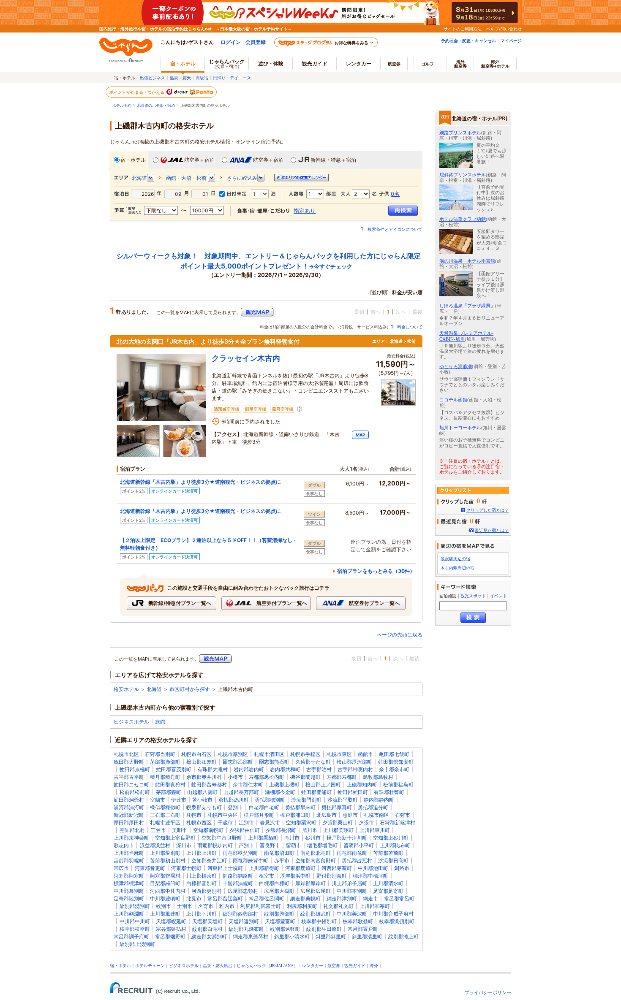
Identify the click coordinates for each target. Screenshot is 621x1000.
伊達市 (178, 800)
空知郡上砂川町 (391, 838)
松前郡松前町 (135, 792)
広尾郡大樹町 (279, 891)
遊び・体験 (270, 63)
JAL (279, 965)
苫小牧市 (202, 800)
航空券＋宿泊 (199, 160)
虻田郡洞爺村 (129, 800)
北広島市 (326, 815)
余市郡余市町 (394, 769)
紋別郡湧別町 (135, 906)
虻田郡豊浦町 (316, 792)
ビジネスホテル (131, 721)
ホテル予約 (121, 105)
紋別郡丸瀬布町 (246, 929)
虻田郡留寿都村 (209, 784)
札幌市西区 (199, 822)
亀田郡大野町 (129, 762)
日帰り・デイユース (232, 77)
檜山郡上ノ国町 (323, 784)
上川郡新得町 (264, 868)
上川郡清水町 (388, 883)
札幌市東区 (339, 754)
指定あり (305, 210)
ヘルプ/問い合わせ (504, 28)
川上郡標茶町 (201, 876)
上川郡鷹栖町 (263, 838)
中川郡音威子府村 (393, 914)
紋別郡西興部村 (240, 914)
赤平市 (281, 860)
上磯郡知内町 (362, 784)
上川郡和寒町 (375, 906)
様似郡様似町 (165, 807)
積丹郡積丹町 (165, 777)
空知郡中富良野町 (222, 838)
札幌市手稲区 (305, 754)
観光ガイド (354, 965)
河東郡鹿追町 (300, 868)
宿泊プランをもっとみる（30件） (376, 571)
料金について (409, 326)
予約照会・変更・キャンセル (468, 40)
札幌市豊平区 (165, 822)
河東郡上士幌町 (225, 868)
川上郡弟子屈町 (349, 883)
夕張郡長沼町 (281, 830)
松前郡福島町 (398, 784)
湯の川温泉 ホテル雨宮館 (467, 260)
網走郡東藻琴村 (250, 936)
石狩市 (402, 815)
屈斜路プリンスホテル (462, 174)
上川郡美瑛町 (338, 830)
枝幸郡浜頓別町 (396, 921)
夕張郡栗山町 (337, 822)
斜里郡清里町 (367, 936)
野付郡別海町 (331, 876)
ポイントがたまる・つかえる (137, 92)
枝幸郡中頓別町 (319, 921)
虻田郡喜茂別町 (173, 769)
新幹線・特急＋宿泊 (333, 160)
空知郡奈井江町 (209, 860)
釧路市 (401, 868)
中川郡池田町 (373, 868)
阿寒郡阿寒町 (129, 876)
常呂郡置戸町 (363, 929)
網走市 (370, 898)
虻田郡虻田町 (353, 792)
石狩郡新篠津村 (397, 822)
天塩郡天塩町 (207, 921)
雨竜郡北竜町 (315, 853)
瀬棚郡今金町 (280, 792)
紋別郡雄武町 (315, 914)
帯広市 (121, 868)
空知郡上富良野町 (175, 838)
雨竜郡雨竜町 (352, 853)
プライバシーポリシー (488, 992)
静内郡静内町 (379, 800)
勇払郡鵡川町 (233, 800)
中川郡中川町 (135, 921)
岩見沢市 (270, 822)
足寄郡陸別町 (129, 898)
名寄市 (205, 906)
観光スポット (473, 595)
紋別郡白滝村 (207, 929)
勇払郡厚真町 (336, 807)
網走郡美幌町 (305, 898)
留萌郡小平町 (358, 845)
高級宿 (202, 77)
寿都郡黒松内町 (266, 777)
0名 (395, 193)
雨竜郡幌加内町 (215, 845)
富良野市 (270, 845)
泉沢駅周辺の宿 (455, 558)
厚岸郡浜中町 (295, 876)
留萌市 (293, 845)
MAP (360, 434)
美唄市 (179, 830)
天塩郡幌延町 (171, 921)
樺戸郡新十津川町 (347, 838)
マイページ (511, 40)
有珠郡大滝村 (212, 769)
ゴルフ (427, 63)
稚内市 (226, 906)
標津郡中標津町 (370, 876)
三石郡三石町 (165, 815)
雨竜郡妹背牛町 (250, 860)
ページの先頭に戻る (399, 634)
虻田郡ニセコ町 (131, 784)
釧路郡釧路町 (238, 876)
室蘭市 (157, 800)
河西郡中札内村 (167, 891)
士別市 (184, 906)
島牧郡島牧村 (378, 777)
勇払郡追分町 (373, 807)
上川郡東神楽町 (131, 838)
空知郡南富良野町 (315, 860)
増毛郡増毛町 (322, 845)
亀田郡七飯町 (394, 754)
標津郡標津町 (129, 883)
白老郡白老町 (264, 807)
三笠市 (158, 830)
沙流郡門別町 (306, 800)
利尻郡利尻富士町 (260, 906)
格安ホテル (126, 689)
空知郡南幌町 (208, 830)
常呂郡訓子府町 (131, 936)
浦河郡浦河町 (129, 807)
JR (272, 965)
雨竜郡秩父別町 (240, 853)
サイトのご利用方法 (463, 28)
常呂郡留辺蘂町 (225, 898)
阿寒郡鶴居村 (165, 876)
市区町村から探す (189, 689)
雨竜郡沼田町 (279, 853)
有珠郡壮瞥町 (389, 792)
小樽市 (235, 777)
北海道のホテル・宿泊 (156, 105)
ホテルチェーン (150, 965)
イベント (498, 595)
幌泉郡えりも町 (204, 807)
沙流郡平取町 (342, 800)
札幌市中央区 (222, 815)
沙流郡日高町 (393, 860)
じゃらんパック (227, 63)
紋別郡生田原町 (324, 929)
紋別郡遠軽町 (285, 929)
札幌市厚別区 (233, 754)
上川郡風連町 (165, 914)
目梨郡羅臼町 (165, 883)
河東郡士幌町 (186, 868)
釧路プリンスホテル (460, 132)
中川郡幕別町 (129, 891)
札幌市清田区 (269, 754)
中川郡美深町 (352, 914)
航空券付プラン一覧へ (281, 603)
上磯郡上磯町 (284, 784)
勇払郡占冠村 (357, 860)
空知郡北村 (132, 830)
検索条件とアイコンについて (395, 229)
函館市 (365, 754)
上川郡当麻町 (129, 853)
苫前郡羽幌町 (129, 860)
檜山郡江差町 (201, 762)
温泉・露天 (180, 77)
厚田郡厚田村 (129, 822)
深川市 (183, 845)
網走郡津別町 (342, 898)
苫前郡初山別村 (167, 860)
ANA (289, 965)
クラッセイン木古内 (246, 358)
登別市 (235, 807)
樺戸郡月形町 (259, 815)
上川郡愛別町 (165, 853)
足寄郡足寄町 (388, 891)
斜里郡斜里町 (331, 936)
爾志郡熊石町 (274, 762)
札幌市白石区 (196, 754)
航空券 (394, 63)
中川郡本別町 (352, 891)
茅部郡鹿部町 (165, 762)
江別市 (246, 822)
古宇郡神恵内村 (355, 769)
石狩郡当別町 (160, 754)
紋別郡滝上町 (403, 936)
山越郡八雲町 (202, 792)
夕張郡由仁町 (244, 830)
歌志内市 (124, 845)
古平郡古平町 (129, 777)
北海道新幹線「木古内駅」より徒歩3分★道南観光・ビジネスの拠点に (200, 482)
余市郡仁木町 (248, 784)
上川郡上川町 (201, 853)
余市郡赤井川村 (204, 777)
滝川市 (292, 838)
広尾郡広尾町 (315, 891)
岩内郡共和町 (285, 769)
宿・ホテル (133, 160)
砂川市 (313, 838)
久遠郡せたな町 (313, 762)
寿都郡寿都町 (342, 777)
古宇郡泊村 (319, 769)
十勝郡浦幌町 (238, 883)
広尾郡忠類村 (243, 891)
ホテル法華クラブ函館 (462, 219)
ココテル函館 (453, 399)
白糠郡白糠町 (274, 883)
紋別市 (163, 906)
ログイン (231, 42)
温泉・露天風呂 (217, 965)
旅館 (160, 721)
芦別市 (246, 845)
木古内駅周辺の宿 (457, 568)
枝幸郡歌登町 (358, 921)
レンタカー (358, 63)
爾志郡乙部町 (238, 762)
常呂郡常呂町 (399, 898)
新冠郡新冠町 (129, 815)
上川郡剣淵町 (129, 914)
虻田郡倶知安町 (396, 762)
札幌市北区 (126, 754)
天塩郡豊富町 (280, 921)
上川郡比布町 (395, 845)
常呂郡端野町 (170, 936)
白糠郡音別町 (201, 883)
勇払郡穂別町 (270, 800)
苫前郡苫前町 (388, 853)
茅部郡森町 (168, 792)
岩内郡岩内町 (249, 769)
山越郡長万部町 (241, 792)
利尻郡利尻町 (302, 906)
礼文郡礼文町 (338, 906)
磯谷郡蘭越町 (305, 777)
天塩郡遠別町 (244, 921)
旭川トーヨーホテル (460, 427)
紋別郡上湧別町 (137, 944)
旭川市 (309, 830)
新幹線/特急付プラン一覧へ (179, 603)
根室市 (266, 876)
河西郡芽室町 (336, 868)
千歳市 (225, 822)
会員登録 (255, 42)
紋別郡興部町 (279, 914)
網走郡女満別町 (209, 936)
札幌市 (194, 815)
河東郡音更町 (150, 868)
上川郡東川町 (375, 830)
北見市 (194, 898)
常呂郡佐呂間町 (266, 898)
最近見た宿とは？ (492, 530)
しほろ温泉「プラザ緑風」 (467, 305)
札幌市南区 (376, 815)
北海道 (154, 689)
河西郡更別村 (206, 891)
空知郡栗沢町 (301, 822)
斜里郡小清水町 (292, 936)
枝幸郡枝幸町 (135, 929)
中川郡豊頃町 (165, 898)
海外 (460, 63)
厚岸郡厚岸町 (310, 883)
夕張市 (366, 822)
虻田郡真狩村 (170, 784)
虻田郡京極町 (135, 769)
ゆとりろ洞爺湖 (455, 366)
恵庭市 (350, 815)
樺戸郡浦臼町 (295, 815)
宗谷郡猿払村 (171, 929)
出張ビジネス (152, 77)
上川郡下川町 (201, 914)
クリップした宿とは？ (487, 510)
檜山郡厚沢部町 (354, 762)
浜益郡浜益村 (155, 845)
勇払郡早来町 (300, 807)
